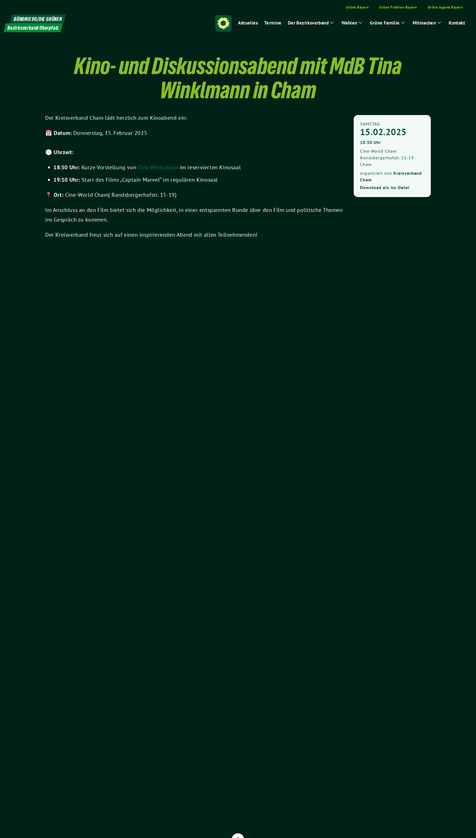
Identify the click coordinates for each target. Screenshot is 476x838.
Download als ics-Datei (384, 187)
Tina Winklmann (159, 167)
